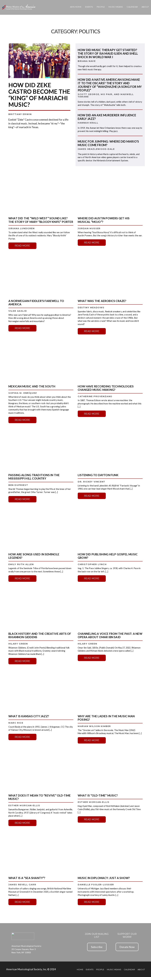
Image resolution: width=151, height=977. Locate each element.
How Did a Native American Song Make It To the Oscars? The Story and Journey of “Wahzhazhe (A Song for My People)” (110, 85)
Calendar (132, 7)
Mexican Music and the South (31, 386)
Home (80, 969)
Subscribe (97, 947)
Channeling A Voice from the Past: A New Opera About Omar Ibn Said (110, 635)
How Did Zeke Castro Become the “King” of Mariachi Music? (39, 94)
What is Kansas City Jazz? (28, 716)
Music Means (116, 7)
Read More (22, 245)
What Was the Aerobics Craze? (102, 301)
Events (89, 7)
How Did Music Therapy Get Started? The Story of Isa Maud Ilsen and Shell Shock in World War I (108, 53)
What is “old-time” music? (98, 795)
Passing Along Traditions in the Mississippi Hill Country (34, 476)
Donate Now (127, 947)
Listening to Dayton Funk (98, 475)
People (101, 7)
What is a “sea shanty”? (26, 878)
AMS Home (75, 7)
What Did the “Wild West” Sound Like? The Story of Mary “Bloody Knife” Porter (40, 220)
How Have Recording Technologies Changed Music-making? (106, 388)
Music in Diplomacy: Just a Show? (104, 878)
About (145, 7)
